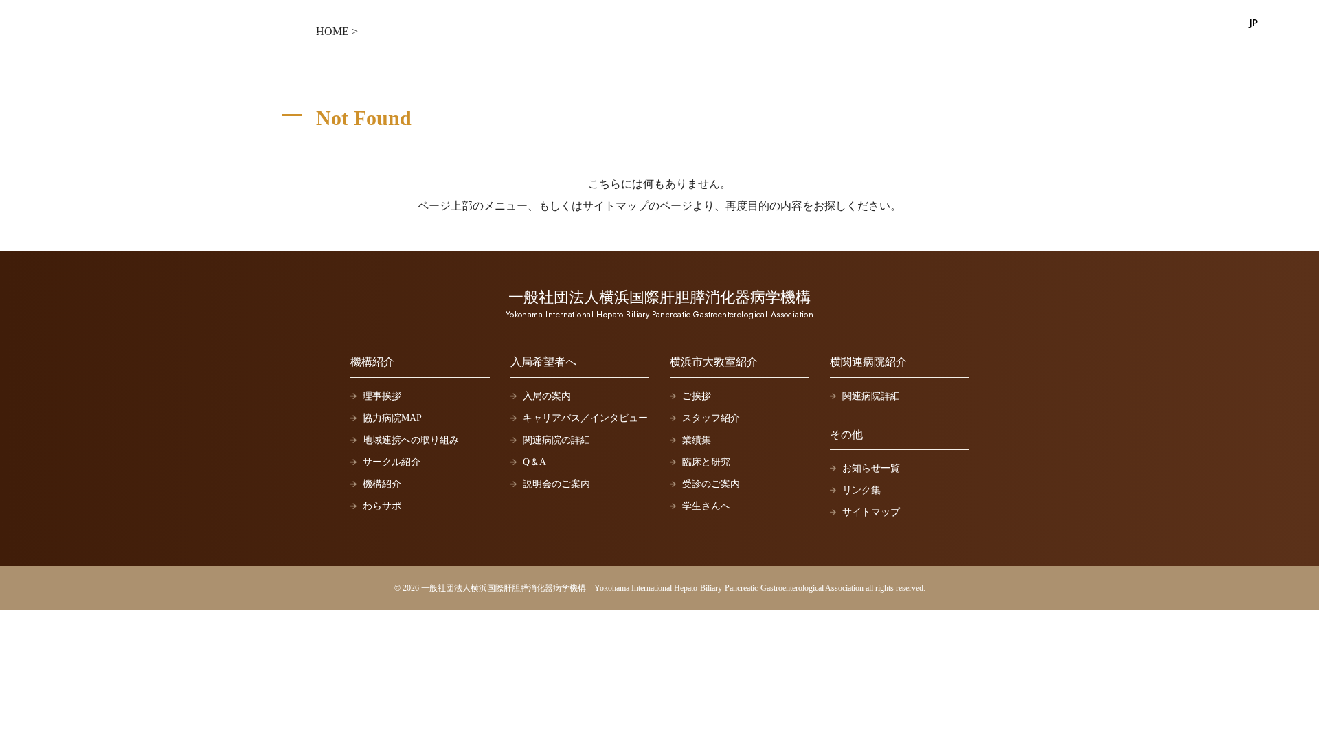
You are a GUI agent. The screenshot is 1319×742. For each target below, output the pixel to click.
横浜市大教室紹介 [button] (1089, 24)
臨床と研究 (706, 462)
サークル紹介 (391, 462)
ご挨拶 (696, 396)
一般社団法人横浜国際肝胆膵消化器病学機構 (175, 26)
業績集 (696, 440)
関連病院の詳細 (556, 440)
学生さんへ (706, 506)
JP (1254, 23)
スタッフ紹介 (711, 418)
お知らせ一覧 (871, 468)
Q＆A (534, 462)
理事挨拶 (382, 396)
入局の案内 (547, 396)
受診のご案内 (711, 484)
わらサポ (382, 506)
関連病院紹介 (1186, 24)
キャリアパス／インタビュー (585, 418)
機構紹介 (382, 484)
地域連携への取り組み (411, 440)
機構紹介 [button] (916, 24)
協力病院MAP (392, 418)
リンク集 (861, 490)
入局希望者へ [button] (991, 24)
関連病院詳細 (871, 396)
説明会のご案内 (556, 484)
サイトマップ (871, 512)
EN (1274, 23)
